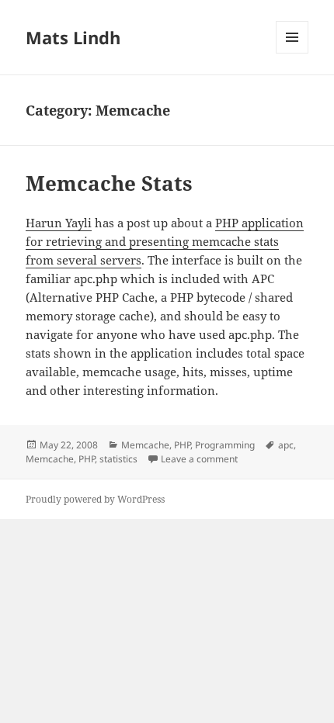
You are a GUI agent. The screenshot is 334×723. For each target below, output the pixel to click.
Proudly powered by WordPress (95, 499)
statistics (118, 458)
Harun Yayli (59, 222)
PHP (182, 444)
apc (286, 444)
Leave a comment (199, 458)
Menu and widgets (292, 53)
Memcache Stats (109, 183)
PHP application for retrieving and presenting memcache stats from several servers (165, 241)
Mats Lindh (73, 37)
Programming (225, 444)
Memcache (145, 444)
